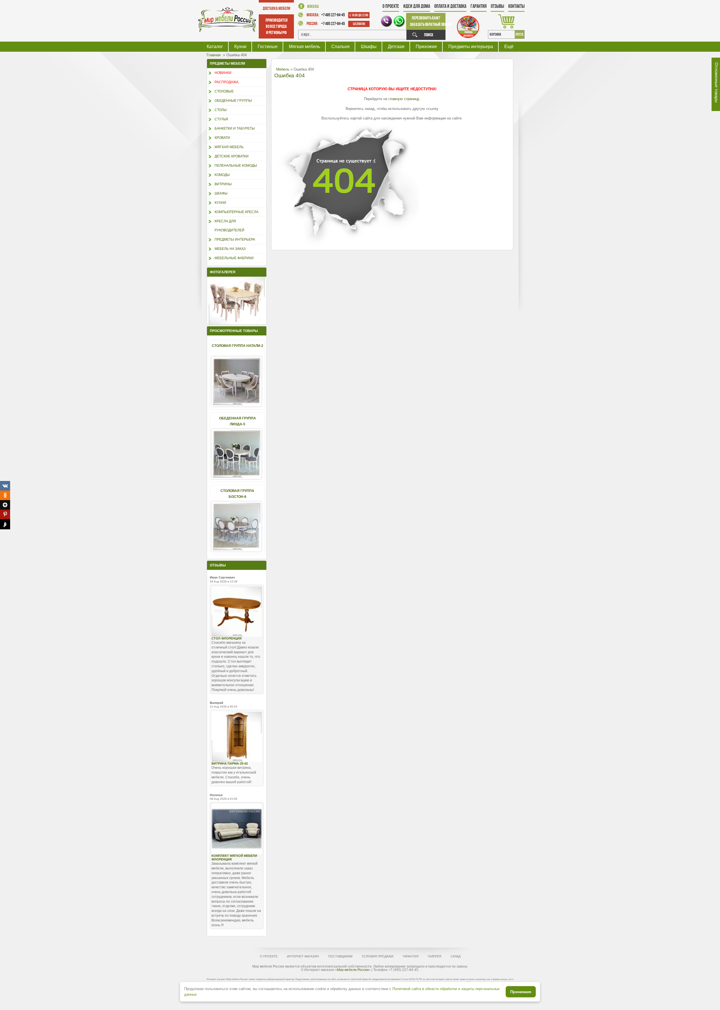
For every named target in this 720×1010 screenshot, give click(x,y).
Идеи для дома (416, 6)
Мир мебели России (353, 970)
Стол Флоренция (227, 638)
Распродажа (226, 82)
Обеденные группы (233, 101)
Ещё (509, 46)
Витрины (223, 184)
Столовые (224, 91)
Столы (221, 110)
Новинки (223, 73)
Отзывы (497, 6)
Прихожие (426, 46)
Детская (396, 46)
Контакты (516, 6)
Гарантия (479, 6)
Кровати (222, 138)
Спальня (340, 46)
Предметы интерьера (470, 46)
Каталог (215, 46)
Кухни (240, 46)
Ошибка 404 (289, 75)
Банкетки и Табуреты (235, 128)
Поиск (428, 34)
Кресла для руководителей (229, 225)
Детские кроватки (232, 156)
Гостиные (268, 46)
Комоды (222, 175)
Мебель (282, 69)
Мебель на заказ (230, 249)
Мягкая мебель (304, 46)
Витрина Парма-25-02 (230, 763)
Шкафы (369, 46)
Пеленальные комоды (236, 166)
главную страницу (403, 99)
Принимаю (520, 991)
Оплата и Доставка (450, 6)
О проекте (390, 6)
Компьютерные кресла (236, 212)
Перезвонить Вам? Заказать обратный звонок (428, 21)
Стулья (221, 119)
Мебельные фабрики (234, 258)
